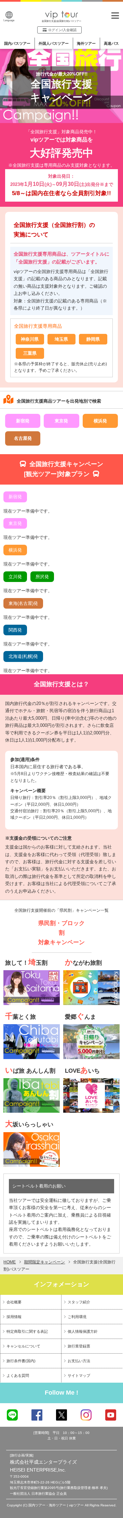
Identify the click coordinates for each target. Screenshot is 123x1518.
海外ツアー (86, 43)
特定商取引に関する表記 (27, 1331)
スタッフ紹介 (79, 1302)
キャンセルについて (23, 1346)
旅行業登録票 (79, 1346)
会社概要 (14, 1302)
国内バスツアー (17, 43)
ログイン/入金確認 (62, 30)
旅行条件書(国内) (21, 1361)
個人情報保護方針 (83, 1331)
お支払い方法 (79, 1361)
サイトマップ (79, 1375)
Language (8, 20)
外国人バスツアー (54, 43)
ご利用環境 (77, 1317)
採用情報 (14, 1317)
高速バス (111, 43)
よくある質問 (17, 1375)
